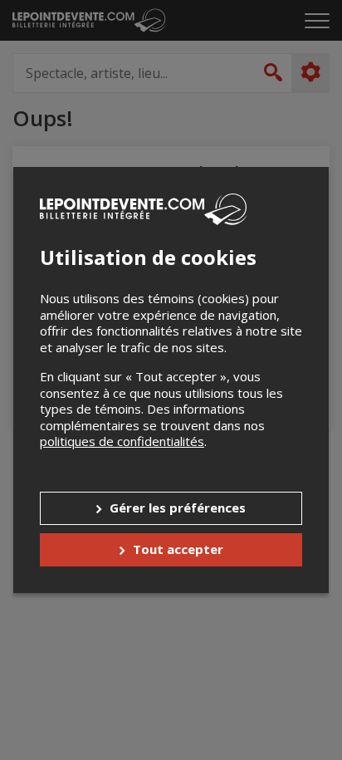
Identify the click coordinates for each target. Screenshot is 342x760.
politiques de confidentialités (122, 441)
